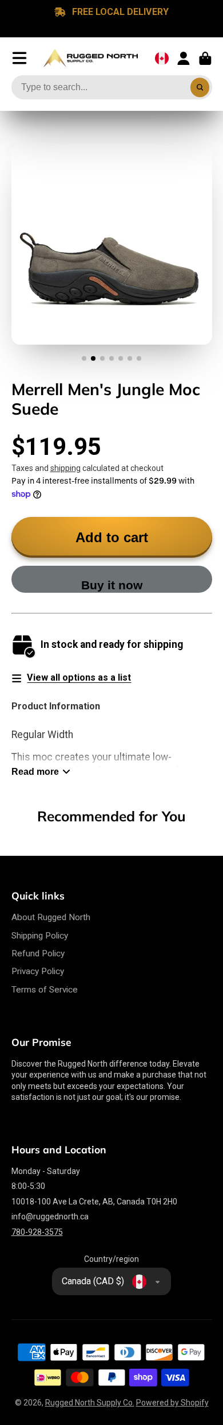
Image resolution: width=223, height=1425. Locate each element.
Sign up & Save (58, 757)
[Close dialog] (207, 660)
